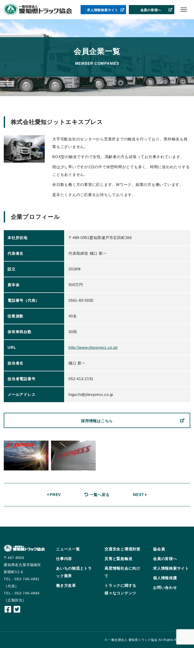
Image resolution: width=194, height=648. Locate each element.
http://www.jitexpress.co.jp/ (93, 347)
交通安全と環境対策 (122, 549)
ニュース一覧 (68, 549)
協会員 (159, 549)
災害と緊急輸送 (118, 558)
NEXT (139, 494)
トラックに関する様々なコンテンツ (120, 589)
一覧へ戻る (98, 494)
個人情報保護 (165, 578)
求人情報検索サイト (102, 10)
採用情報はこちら (97, 421)
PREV (54, 494)
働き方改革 (66, 585)
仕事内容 (64, 558)
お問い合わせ (165, 587)
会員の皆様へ (150, 10)
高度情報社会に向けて (122, 572)
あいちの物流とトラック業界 (74, 572)
